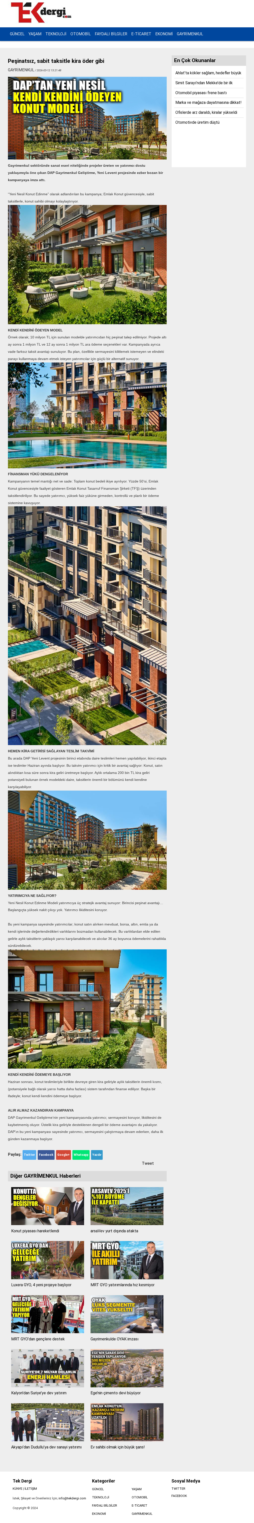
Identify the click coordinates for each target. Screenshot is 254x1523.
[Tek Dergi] (42, 22)
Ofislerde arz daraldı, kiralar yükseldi (206, 112)
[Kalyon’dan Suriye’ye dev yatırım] (47, 1386)
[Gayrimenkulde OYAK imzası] (127, 1331)
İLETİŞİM (31, 1488)
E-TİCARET (141, 34)
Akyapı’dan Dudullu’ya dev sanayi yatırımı (46, 1447)
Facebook (46, 1155)
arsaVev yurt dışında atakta (114, 1231)
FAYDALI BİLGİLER (111, 34)
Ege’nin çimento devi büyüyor (116, 1393)
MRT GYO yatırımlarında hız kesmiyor (123, 1285)
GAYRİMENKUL (190, 34)
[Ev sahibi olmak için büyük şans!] (127, 1440)
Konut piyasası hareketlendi (35, 1231)
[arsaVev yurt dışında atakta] (127, 1223)
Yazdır (96, 1155)
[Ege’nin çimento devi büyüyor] (127, 1386)
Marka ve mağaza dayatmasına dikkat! (208, 102)
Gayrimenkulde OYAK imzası (114, 1339)
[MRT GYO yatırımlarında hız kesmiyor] (127, 1278)
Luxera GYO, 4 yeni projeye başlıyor (41, 1285)
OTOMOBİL (80, 34)
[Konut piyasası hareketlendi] (47, 1223)
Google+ (63, 1155)
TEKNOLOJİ (55, 34)
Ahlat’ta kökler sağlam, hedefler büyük (208, 73)
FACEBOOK (179, 1496)
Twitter (29, 1155)
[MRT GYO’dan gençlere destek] (47, 1331)
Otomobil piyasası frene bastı (201, 92)
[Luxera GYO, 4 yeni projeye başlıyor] (47, 1278)
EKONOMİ (164, 34)
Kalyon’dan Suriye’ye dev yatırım (38, 1393)
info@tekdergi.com (72, 1498)
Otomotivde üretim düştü (197, 122)
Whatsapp (81, 1155)
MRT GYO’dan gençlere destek (38, 1339)
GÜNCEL (17, 34)
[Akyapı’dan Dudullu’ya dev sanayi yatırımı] (47, 1440)
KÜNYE (17, 1488)
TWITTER (178, 1488)
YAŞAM (35, 34)
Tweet (148, 1163)
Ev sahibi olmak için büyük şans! (118, 1447)
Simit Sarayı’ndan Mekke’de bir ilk (204, 82)
